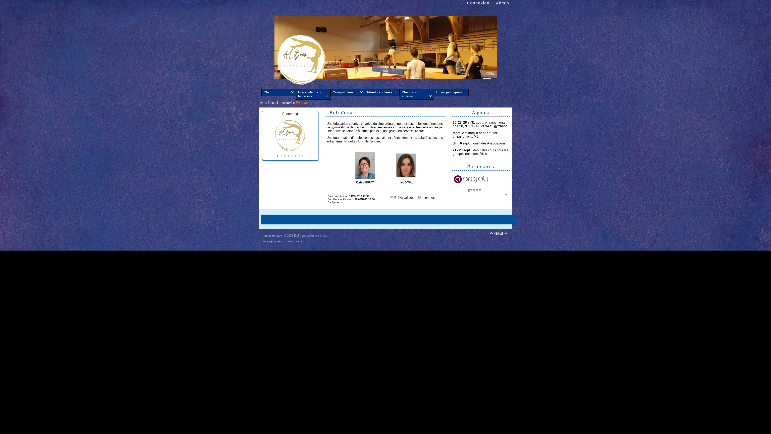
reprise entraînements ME (476, 134)
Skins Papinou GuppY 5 (274, 241)
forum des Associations (488, 143)
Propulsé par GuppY (273, 236)
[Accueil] (385, 83)
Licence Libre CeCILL (297, 241)
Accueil (287, 102)
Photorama (290, 114)
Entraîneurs (343, 112)
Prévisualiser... (404, 197)
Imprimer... (428, 197)
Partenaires (480, 166)
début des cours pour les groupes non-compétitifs (480, 152)
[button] (277, 156)
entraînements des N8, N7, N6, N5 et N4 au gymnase (480, 124)
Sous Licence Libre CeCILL (315, 236)
